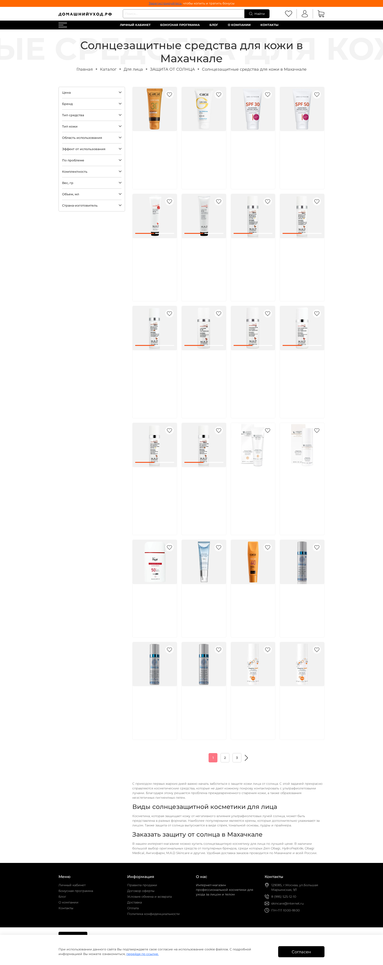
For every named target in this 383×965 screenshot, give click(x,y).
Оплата (133, 908)
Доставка (134, 902)
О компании (239, 25)
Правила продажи (142, 885)
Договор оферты (140, 891)
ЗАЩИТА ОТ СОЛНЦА (172, 69)
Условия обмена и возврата (149, 897)
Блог (213, 25)
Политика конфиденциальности (153, 914)
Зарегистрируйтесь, (165, 3)
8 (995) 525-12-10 (283, 897)
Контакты (269, 25)
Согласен (301, 951)
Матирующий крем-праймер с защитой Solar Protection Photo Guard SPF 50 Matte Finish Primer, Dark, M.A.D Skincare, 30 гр (154, 374)
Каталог (108, 69)
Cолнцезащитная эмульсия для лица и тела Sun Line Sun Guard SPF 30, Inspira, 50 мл (252, 705)
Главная (84, 69)
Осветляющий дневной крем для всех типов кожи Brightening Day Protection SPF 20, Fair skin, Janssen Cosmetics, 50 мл (300, 491)
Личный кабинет (135, 25)
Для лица (133, 69)
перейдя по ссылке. (142, 954)
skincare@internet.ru (287, 903)
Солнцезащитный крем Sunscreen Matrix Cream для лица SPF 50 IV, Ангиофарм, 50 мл (300, 150)
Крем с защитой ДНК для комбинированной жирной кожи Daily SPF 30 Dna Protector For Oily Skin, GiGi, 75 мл (153, 155)
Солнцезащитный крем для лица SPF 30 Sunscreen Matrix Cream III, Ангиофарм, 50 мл (252, 150)
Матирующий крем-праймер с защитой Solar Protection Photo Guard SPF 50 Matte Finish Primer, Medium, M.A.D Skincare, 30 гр (301, 262)
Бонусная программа (180, 25)
